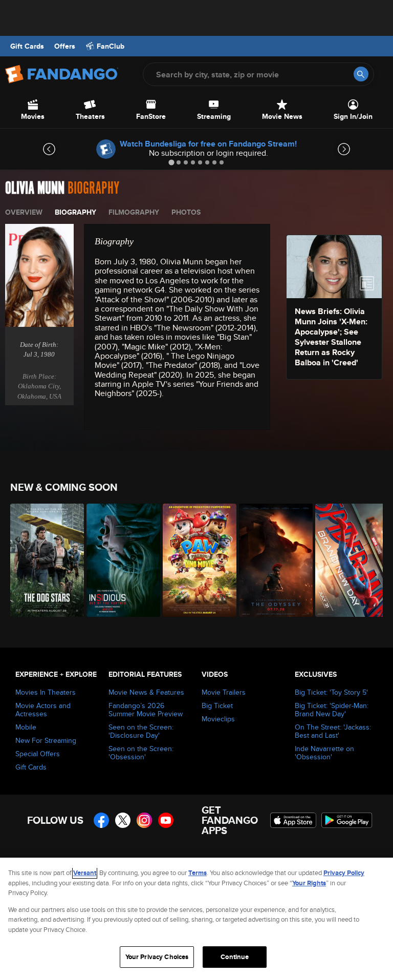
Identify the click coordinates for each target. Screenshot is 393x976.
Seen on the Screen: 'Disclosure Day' (140, 731)
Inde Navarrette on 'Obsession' (324, 752)
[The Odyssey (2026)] (271, 560)
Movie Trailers (224, 692)
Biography (75, 212)
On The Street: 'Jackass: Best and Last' (333, 731)
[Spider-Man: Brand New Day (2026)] (347, 560)
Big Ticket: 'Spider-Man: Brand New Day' (331, 709)
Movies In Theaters (45, 692)
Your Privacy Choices (157, 957)
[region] (196, 917)
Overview (23, 212)
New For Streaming (45, 740)
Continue (235, 957)
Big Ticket (217, 705)
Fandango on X (122, 820)
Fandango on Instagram (144, 820)
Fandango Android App (347, 820)
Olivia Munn (34, 188)
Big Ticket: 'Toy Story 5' (331, 692)
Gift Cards (27, 46)
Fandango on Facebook (101, 820)
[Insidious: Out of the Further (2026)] (118, 560)
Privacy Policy (343, 873)
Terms (197, 873)
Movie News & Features (146, 692)
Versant (84, 873)
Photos (186, 212)
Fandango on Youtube (165, 820)
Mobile (25, 727)
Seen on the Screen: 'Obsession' (140, 752)
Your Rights (309, 883)
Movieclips (218, 719)
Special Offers (37, 754)
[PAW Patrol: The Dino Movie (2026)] (195, 560)
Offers (64, 46)
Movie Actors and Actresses (43, 709)
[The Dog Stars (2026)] (42, 560)
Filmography (133, 212)
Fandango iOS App (293, 820)
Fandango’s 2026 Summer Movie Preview (145, 709)
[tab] (171, 162)
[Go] (361, 74)
